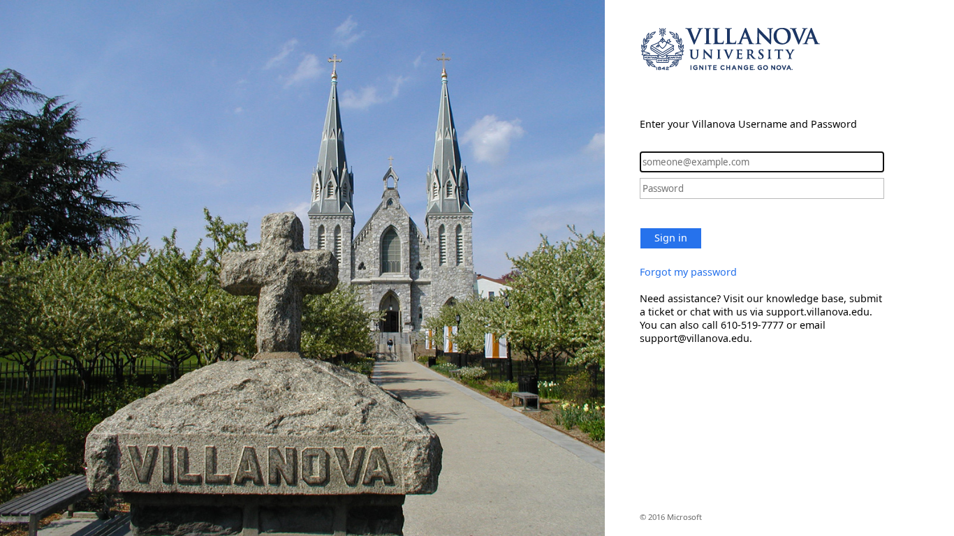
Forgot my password (688, 271)
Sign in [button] (670, 237)
